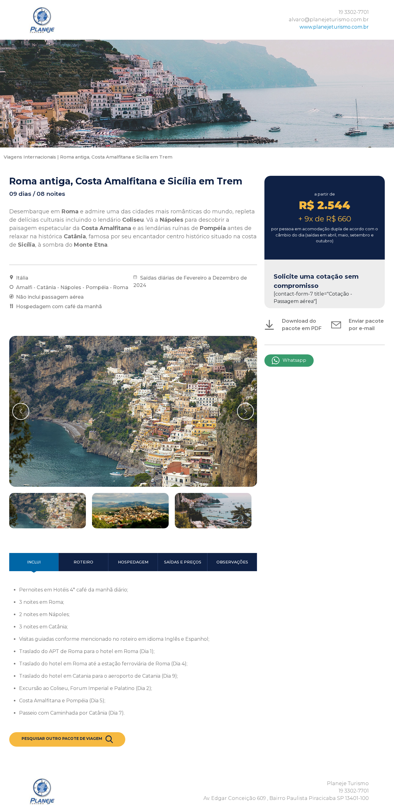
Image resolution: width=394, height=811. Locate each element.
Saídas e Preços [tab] (182, 562)
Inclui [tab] (34, 562)
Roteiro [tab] (83, 562)
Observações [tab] (232, 562)
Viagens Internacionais (30, 157)
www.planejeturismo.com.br (334, 27)
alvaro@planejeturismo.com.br (329, 19)
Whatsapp (294, 360)
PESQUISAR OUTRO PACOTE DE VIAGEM (62, 738)
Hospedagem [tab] (133, 562)
